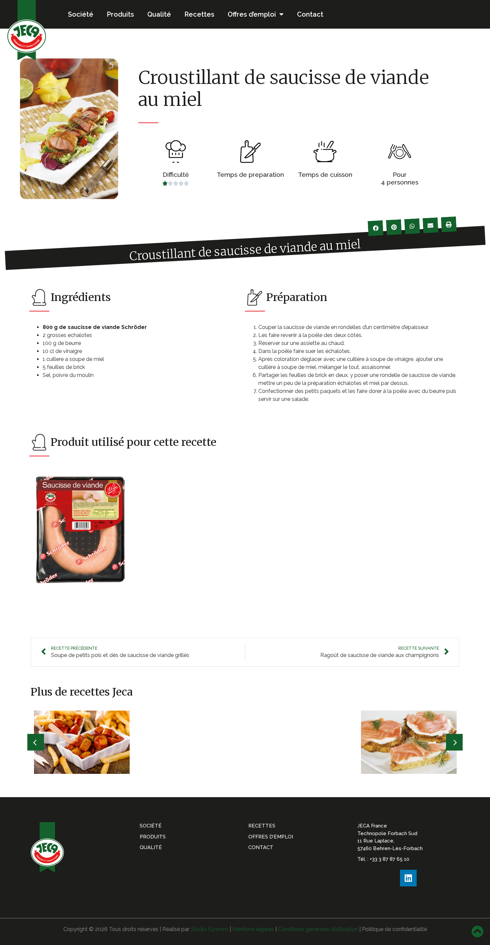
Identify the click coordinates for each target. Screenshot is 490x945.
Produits (120, 14)
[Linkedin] (408, 878)
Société (80, 14)
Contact (310, 14)
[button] (35, 742)
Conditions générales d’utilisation (318, 929)
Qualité (159, 14)
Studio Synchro (209, 929)
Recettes (199, 14)
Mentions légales (253, 929)
